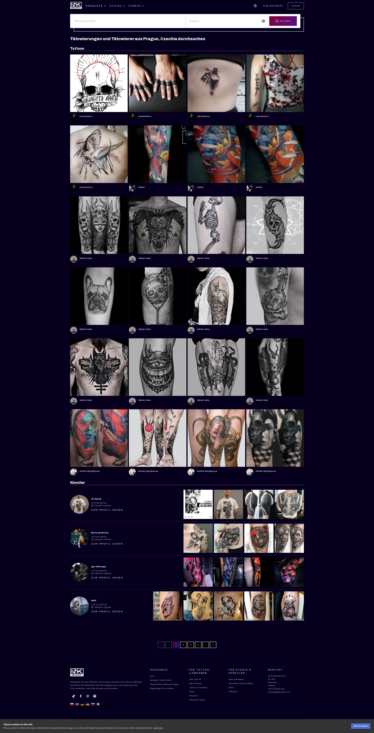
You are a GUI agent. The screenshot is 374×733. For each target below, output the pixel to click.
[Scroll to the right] (299, 504)
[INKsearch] (76, 5)
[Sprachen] (255, 5)
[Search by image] (263, 21)
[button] (255, 5)
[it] (98, 704)
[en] (77, 704)
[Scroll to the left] (188, 504)
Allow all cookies (361, 726)
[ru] (93, 704)
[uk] (87, 704)
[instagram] (87, 696)
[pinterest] (94, 696)
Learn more (158, 728)
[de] (82, 704)
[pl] (72, 704)
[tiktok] (73, 696)
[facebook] (80, 696)
